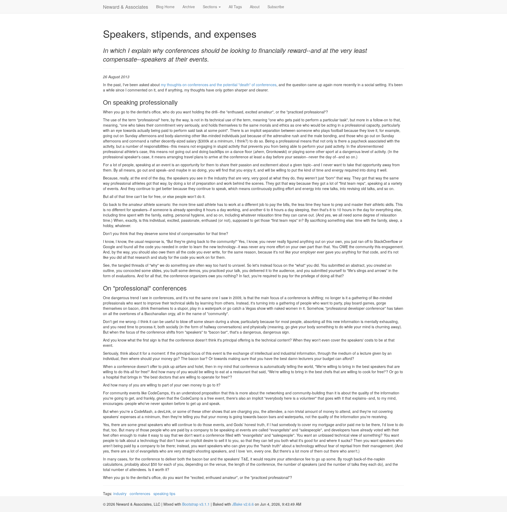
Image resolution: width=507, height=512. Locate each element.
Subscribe (275, 6)
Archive (188, 6)
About (255, 6)
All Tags (235, 6)
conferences (140, 493)
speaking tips (164, 493)
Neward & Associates (125, 6)
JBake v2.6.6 (243, 504)
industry (119, 493)
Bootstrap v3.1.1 (196, 504)
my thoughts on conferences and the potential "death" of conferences (218, 84)
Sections (210, 6)
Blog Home (165, 6)
